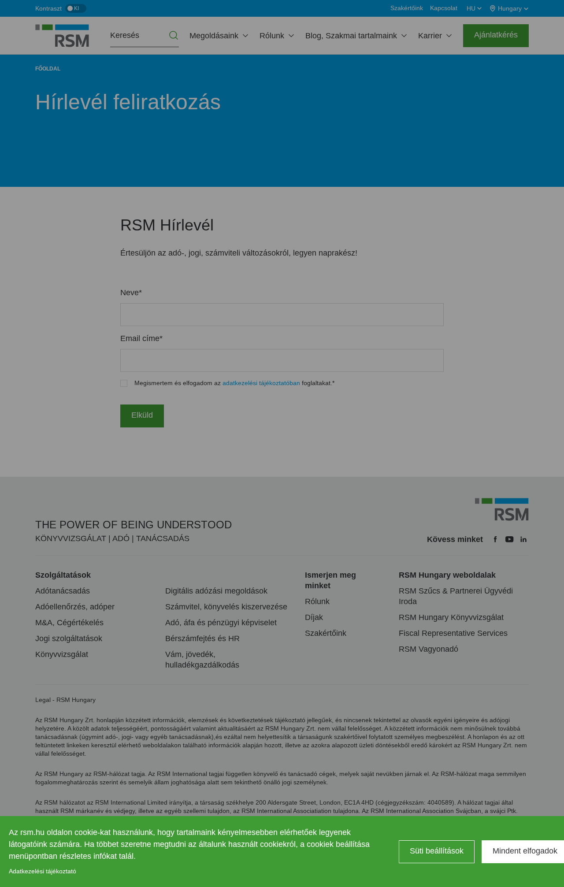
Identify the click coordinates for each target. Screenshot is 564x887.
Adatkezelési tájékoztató (42, 871)
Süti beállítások (437, 850)
